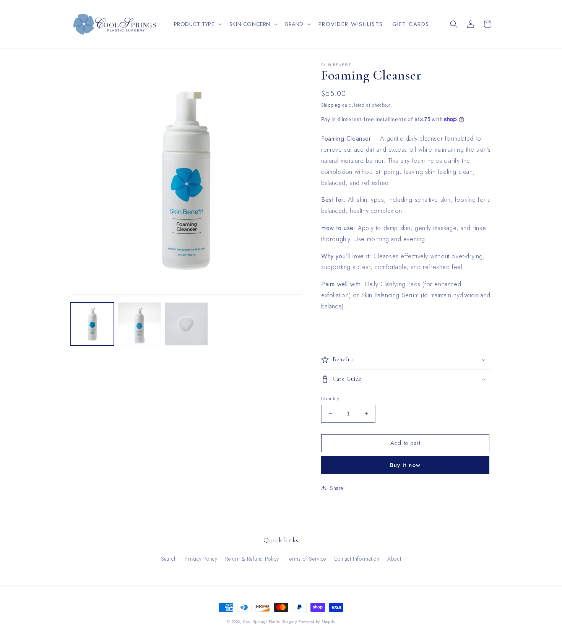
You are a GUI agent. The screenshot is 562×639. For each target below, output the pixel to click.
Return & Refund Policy (252, 559)
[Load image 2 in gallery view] (139, 323)
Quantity (330, 398)
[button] (197, 24)
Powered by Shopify (317, 621)
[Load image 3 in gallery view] (186, 323)
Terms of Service (306, 559)
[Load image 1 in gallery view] (92, 323)
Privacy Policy (201, 559)
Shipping (331, 105)
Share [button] (336, 488)
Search (169, 559)
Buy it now (405, 465)
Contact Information (356, 559)
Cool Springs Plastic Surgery (270, 621)
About (394, 559)
